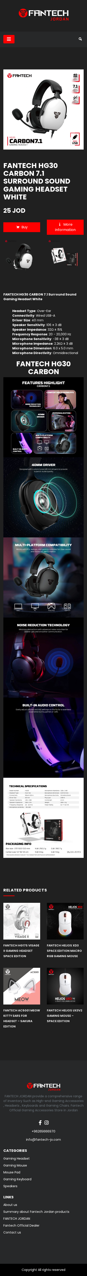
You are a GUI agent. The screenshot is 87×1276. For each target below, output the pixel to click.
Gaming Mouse (15, 1165)
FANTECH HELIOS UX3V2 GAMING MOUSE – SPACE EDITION (64, 1015)
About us (10, 1205)
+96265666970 (43, 1131)
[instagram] (46, 1120)
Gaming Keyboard (17, 1179)
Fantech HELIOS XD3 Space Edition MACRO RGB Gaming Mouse (64, 950)
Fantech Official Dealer (21, 1225)
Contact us (12, 1232)
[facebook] (40, 1120)
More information (65, 227)
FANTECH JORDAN (16, 1218)
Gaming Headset (16, 1158)
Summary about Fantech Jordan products (36, 1211)
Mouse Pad (11, 1172)
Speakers (10, 1186)
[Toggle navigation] (8, 39)
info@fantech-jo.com (43, 1139)
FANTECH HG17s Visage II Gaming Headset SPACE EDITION (21, 950)
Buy (24, 227)
